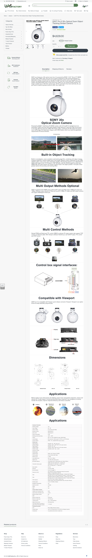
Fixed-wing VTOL (8, 536)
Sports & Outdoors (77, 547)
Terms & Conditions (25, 545)
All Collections (24, 541)
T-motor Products (8, 547)
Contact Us (23, 539)
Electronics (75, 536)
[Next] (26, 31)
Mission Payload (8, 545)
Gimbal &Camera (8, 539)
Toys (74, 539)
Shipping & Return (42, 541)
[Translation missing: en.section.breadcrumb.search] (76, 5)
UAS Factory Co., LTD (56, 19)
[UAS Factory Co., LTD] (13, 6)
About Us (23, 536)
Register (86, 1)
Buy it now (70, 50)
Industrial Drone (7, 541)
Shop (57, 536)
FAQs (39, 545)
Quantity (54, 44)
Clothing (75, 545)
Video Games (76, 541)
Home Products (76, 543)
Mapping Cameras (8, 543)
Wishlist (40, 539)
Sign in (81, 1)
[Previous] (49, 31)
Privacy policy (24, 543)
